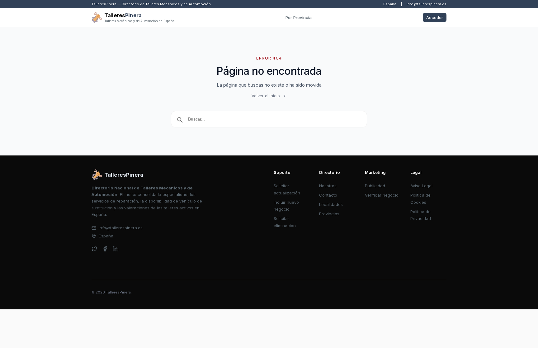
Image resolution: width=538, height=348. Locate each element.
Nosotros (328, 185)
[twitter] (94, 249)
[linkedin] (116, 249)
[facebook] (105, 249)
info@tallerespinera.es (426, 4)
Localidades (331, 204)
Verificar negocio (382, 195)
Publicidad (375, 185)
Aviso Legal (421, 185)
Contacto (328, 195)
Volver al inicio (266, 95)
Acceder (434, 17)
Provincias (329, 213)
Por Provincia (299, 17)
